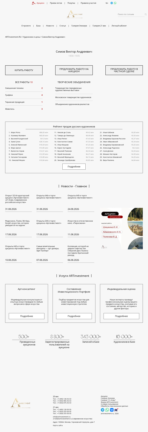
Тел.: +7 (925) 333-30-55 (62, 411)
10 (31, 82)
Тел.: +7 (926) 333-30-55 (62, 413)
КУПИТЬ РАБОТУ (24, 70)
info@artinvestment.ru (62, 417)
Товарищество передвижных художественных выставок (68, 89)
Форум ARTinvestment (109, 402)
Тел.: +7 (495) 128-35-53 (62, 399)
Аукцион (104, 396)
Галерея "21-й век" (108, 400)
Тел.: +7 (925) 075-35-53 (62, 403)
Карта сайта (58, 425)
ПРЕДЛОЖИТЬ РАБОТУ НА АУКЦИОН (74, 70)
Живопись (9, 109)
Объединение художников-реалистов (72, 104)
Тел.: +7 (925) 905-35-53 (62, 401)
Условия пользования (109, 404)
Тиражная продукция (14, 102)
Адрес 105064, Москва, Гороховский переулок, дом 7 (74, 422)
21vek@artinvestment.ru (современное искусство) (72, 419)
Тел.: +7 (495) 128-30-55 (62, 409)
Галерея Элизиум (108, 398)
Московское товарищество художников (73, 97)
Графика (9, 95)
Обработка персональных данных (114, 406)
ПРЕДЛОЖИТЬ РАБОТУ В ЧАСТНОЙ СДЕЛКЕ (124, 70)
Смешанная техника (14, 88)
